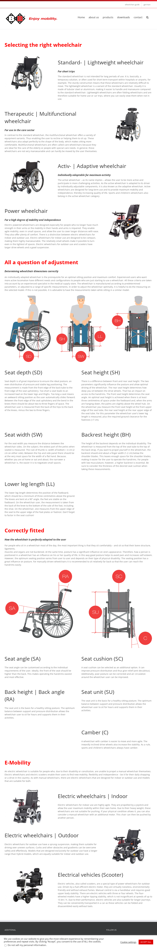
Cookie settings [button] (128, 942)
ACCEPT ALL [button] (145, 942)
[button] (147, 17)
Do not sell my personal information (27, 945)
